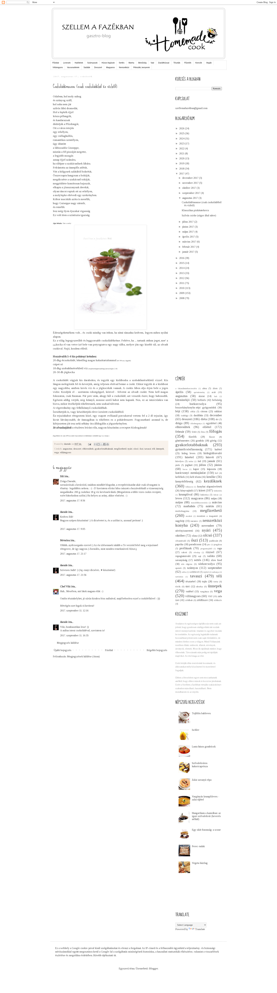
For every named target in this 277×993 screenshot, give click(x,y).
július (202, 465)
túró (188, 586)
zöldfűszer (202, 600)
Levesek (67, 63)
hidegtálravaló (213, 453)
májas (214, 498)
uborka (199, 586)
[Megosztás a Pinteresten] (107, 444)
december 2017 (190, 178)
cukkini (218, 411)
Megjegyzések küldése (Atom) (83, 656)
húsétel (189, 457)
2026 (182, 128)
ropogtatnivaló (183, 556)
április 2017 (189, 236)
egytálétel (211, 423)
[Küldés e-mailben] (95, 444)
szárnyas (192, 567)
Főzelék (187, 63)
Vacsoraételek (73, 67)
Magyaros (110, 67)
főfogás (215, 431)
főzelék (193, 436)
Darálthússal (163, 63)
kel (216, 473)
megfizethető (120, 448)
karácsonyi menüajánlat (190, 472)
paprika (179, 544)
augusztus (67, 448)
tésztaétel (191, 581)
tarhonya (215, 572)
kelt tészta (195, 477)
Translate (200, 929)
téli (153, 448)
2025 (182, 133)
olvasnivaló (180, 540)
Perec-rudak (198, 846)
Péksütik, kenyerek (141, 67)
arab (214, 392)
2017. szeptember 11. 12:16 (74, 610)
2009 (182, 293)
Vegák (209, 63)
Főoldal (55, 63)
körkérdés (218, 491)
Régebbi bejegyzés (157, 650)
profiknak (186, 548)
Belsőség (142, 63)
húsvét (210, 457)
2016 (182, 258)
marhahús (189, 506)
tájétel (206, 572)
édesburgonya (196, 423)
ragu (219, 548)
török (177, 586)
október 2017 (189, 187)
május (179, 502)
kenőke (211, 476)
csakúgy (185, 415)
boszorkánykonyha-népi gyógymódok (195, 407)
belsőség (217, 400)
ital (199, 461)
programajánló (206, 548)
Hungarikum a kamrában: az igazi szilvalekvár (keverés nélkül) (206, 816)
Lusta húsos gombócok (204, 746)
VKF (210, 596)
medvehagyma (182, 511)
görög (213, 440)
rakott (184, 552)
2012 (182, 278)
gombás (200, 440)
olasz (194, 535)
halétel (218, 449)
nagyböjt (179, 521)
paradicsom (195, 544)
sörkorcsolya (206, 563)
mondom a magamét (207, 516)
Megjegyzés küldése (68, 642)
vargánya (204, 591)
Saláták (87, 67)
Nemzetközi (124, 67)
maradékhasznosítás (199, 503)
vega (56, 452)
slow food (216, 560)
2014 (182, 268)
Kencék (198, 63)
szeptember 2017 (191, 193)
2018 (182, 168)
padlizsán (213, 540)
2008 (182, 298)
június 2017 (188, 226)
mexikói (189, 516)
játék (177, 465)
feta (203, 432)
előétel (207, 427)
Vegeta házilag (200, 863)
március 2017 (189, 241)
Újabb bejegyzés (62, 650)
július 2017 (188, 221)
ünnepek (160, 448)
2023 (182, 143)
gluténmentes (182, 440)
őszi (141, 448)
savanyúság (181, 560)
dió (217, 419)
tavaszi (147, 448)
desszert (77, 448)
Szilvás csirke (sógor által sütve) (199, 215)
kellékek (180, 477)
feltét (194, 432)
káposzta (211, 469)
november (208, 525)
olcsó (135, 448)
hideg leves (189, 453)
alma (204, 388)
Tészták (176, 63)
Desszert (98, 67)
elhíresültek (88, 448)
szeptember (215, 567)
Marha (131, 63)
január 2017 (188, 251)
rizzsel (210, 552)
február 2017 (189, 246)
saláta (211, 556)
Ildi (62, 476)
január (211, 461)
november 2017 (190, 182)
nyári (130, 448)
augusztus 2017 (190, 198)
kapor (196, 469)
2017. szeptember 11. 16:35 (74, 635)
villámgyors (65, 452)
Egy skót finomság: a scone (206, 829)
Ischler (195, 729)
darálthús (198, 415)
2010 (182, 288)
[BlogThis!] (98, 444)
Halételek (79, 63)
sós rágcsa (186, 564)
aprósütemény (199, 392)
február (179, 431)
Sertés (121, 63)
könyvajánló (186, 490)
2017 (182, 173)
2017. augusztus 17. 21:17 (73, 553)
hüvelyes (179, 461)
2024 (182, 138)
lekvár (216, 495)
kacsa (185, 469)
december (216, 415)
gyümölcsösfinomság (188, 449)
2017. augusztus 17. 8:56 (72, 500)
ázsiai (202, 396)
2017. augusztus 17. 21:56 (73, 575)
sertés (197, 560)
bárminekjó (182, 400)
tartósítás (179, 577)
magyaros (197, 498)
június (218, 465)
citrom (204, 411)
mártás (210, 506)
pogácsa (218, 544)
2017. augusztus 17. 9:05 (72, 529)
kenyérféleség (184, 481)
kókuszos (189, 487)
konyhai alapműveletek (209, 486)
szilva (184, 572)
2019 (182, 163)
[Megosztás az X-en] (101, 444)
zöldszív (218, 600)
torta (216, 581)
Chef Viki (65, 586)
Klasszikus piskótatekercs (195, 210)
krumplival (186, 494)
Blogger (153, 968)
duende (64, 512)
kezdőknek (213, 481)
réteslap (197, 552)
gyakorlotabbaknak (104, 448)
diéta (204, 419)
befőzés (202, 400)
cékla (192, 411)
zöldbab (189, 600)
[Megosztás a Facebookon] (104, 444)
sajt (199, 556)
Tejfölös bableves (201, 713)
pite (208, 544)
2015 (182, 263)
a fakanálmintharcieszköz (186, 388)
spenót (178, 568)
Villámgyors (58, 67)
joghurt (189, 465)
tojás (204, 581)
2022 (182, 148)
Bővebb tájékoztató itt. (104, 955)
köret (202, 490)
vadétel (189, 591)
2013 (182, 273)
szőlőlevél (194, 572)
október (180, 535)
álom (215, 388)
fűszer (212, 437)
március (217, 502)
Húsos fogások (108, 63)
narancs (194, 521)
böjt (177, 411)
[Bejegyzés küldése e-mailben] (89, 444)
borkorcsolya (198, 404)
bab (215, 396)
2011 (182, 283)
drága (178, 423)
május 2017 (188, 231)
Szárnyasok (92, 63)
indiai (191, 461)
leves (178, 498)
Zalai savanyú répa (201, 779)
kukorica (205, 494)
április (179, 392)
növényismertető (184, 530)
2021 (182, 153)
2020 (182, 158)
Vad (152, 63)
